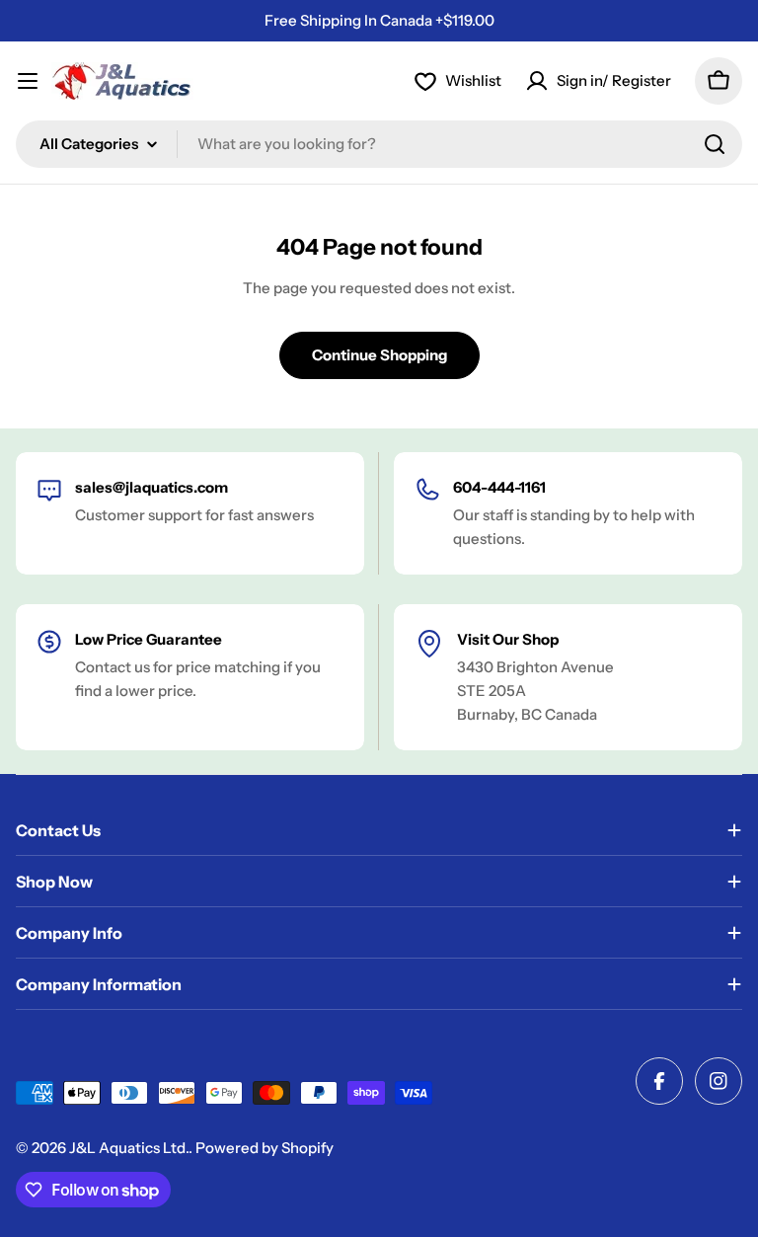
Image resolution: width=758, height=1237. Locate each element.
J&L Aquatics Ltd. (129, 1147)
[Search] (714, 144)
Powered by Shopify (264, 1147)
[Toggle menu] (27, 81)
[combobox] (379, 144)
